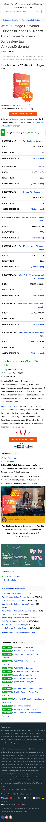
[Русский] (15, 52)
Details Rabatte (10, 462)
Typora (41, 166)
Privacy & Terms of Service (22, 789)
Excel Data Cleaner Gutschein (13, 625)
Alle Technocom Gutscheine (13, 588)
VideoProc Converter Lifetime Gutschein (28, 689)
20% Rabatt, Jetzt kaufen (24, 114)
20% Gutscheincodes (12, 458)
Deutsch (4, 801)
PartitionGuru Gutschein (22, 706)
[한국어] (6, 52)
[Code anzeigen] (37, 158)
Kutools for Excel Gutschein (23, 647)
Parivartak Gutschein (9, 614)
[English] (1, 52)
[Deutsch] (10, 52)
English (5, 798)
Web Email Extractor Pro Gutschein (15, 621)
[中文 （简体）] (3, 52)
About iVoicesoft (25, 794)
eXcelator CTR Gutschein (11, 594)
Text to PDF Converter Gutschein (14, 600)
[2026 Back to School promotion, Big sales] (23, 566)
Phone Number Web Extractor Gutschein (17, 611)
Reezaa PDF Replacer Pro (33, 192)
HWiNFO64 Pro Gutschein (23, 668)
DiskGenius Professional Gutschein (26, 671)
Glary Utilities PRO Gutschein (24, 651)
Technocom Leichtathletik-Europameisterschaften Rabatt (22, 59)
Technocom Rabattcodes (10, 406)
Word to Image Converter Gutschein (15, 618)
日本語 (37, 798)
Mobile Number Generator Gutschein (15, 628)
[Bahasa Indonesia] (12, 52)
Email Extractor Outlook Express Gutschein (18, 597)
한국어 (28, 798)
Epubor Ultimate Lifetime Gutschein (26, 678)
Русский (22, 804)
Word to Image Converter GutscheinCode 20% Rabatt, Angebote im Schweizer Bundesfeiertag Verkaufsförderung (22, 36)
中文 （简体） (17, 798)
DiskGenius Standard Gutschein (25, 709)
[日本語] (8, 52)
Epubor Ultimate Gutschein (23, 675)
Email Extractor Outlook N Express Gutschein (19, 604)
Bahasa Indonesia (9, 804)
